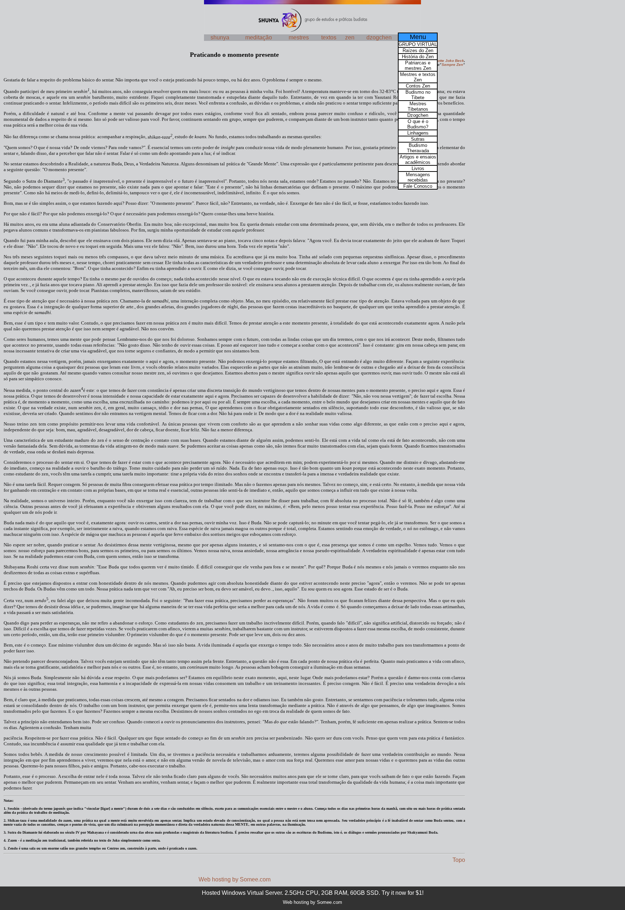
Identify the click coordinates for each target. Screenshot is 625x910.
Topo (458, 860)
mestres (299, 37)
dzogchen (379, 37)
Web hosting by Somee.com (235, 879)
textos (328, 37)
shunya (220, 37)
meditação (258, 37)
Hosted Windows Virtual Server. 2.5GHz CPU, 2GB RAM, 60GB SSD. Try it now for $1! (313, 893)
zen (349, 37)
